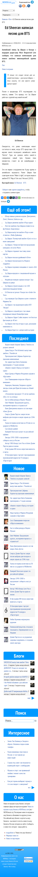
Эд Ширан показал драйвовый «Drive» (18, 257)
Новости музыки (7, 69)
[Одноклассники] (5, 197)
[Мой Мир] (8, 197)
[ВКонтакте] (2, 197)
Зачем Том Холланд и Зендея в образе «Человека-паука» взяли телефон (18, 744)
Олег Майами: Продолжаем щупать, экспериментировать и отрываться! (20, 538)
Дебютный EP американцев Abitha (15, 691)
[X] (11, 197)
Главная (4, 19)
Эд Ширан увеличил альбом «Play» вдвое (19, 222)
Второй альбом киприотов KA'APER (16, 676)
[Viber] (16, 197)
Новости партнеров (12, 838)
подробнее (10, 832)
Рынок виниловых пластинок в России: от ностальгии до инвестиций (17, 755)
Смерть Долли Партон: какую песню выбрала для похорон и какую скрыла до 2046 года (19, 417)
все (29, 787)
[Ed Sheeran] (19, 119)
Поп (10, 19)
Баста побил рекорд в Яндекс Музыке (18, 399)
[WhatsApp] (19, 197)
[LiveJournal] (13, 197)
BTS (24, 182)
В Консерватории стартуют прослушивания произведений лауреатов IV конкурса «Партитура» (19, 458)
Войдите (6, 189)
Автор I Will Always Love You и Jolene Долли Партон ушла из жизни (20, 591)
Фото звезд (12, 867)
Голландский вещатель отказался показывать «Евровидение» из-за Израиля (21, 630)
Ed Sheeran (18, 182)
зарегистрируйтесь (18, 189)
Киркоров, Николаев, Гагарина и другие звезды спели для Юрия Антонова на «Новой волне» (18, 388)
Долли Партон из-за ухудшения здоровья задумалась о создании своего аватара (21, 640)
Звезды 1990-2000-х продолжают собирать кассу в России (20, 581)
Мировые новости (12, 835)
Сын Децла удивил (11, 428)
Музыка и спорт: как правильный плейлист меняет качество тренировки (18, 773)
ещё (29, 698)
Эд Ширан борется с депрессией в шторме (19, 330)
